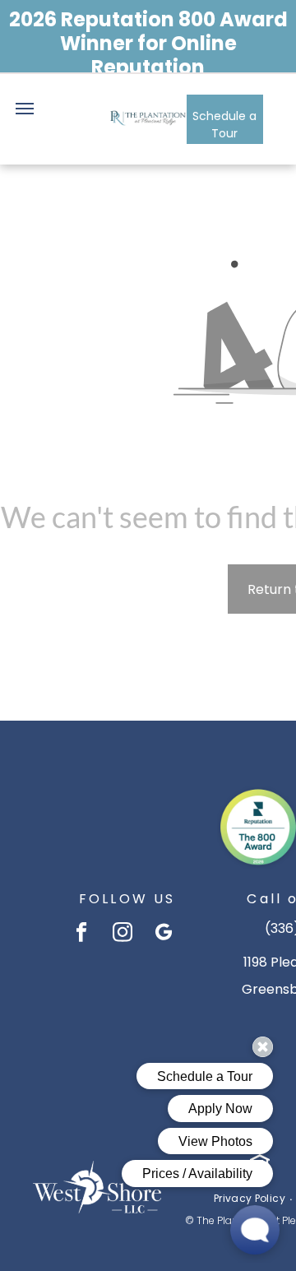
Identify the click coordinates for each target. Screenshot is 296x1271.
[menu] (24, 108)
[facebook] (81, 933)
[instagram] (123, 933)
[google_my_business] (164, 933)
